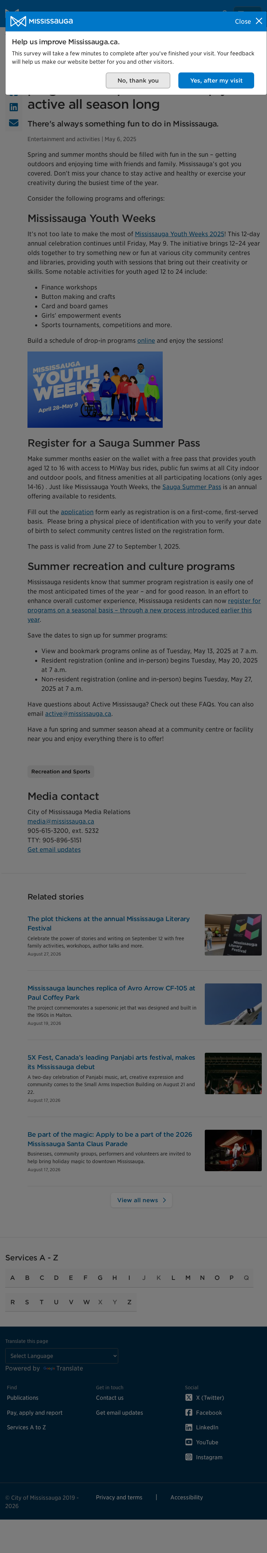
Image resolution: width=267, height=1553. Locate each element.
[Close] (259, 21)
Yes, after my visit (216, 80)
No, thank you (138, 80)
